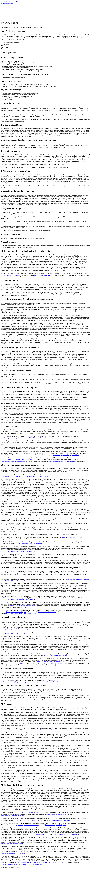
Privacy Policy (8, 871)
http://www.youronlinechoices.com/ (44, 275)
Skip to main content (6, 1)
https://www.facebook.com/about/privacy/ (55, 655)
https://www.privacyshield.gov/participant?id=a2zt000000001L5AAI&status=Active (25, 438)
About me (7, 9)
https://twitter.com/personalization (32, 864)
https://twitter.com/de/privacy (9, 864)
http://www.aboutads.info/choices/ (10, 275)
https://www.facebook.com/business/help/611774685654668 (18, 551)
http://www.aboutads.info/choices (47, 612)
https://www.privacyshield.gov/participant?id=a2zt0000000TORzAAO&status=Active (39, 862)
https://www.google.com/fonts (30, 812)
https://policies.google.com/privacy (57, 814)
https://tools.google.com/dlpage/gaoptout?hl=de (66, 455)
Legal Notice (8, 870)
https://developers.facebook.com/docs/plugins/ (17, 629)
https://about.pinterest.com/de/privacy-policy (13, 853)
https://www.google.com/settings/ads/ (59, 820)
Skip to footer (16, 1)
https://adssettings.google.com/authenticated (61, 461)
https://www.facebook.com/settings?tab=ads (22, 605)
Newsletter (7, 7)
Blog (5, 6)
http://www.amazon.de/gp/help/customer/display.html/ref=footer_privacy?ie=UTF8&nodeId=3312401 (29, 682)
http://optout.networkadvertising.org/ (16, 612)
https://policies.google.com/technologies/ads (13, 461)
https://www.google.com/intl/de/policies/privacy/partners (16, 459)
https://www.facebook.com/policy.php (14, 598)
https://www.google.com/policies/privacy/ (31, 820)
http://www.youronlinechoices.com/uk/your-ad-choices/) (21, 613)
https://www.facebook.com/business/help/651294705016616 (18, 599)
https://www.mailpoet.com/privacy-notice (51, 729)
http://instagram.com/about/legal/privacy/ (12, 843)
